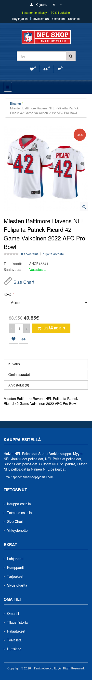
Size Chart (23, 282)
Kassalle (74, 18)
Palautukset (16, 631)
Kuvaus (14, 363)
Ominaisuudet (19, 374)
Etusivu (15, 103)
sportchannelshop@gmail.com (33, 477)
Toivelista (14, 639)
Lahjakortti (15, 558)
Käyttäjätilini (20, 18)
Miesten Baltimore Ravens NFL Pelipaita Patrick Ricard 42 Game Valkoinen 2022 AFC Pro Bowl (44, 110)
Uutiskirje (14, 648)
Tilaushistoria (17, 622)
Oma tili (13, 613)
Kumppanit (15, 567)
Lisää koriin (53, 328)
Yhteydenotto (17, 530)
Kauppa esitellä (19, 503)
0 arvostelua (30, 253)
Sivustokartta (17, 585)
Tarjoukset (15, 576)
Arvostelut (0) (18, 385)
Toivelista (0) (40, 18)
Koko (8, 294)
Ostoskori (58, 18)
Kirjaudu (41, 4)
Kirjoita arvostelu (54, 253)
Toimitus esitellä (19, 512)
